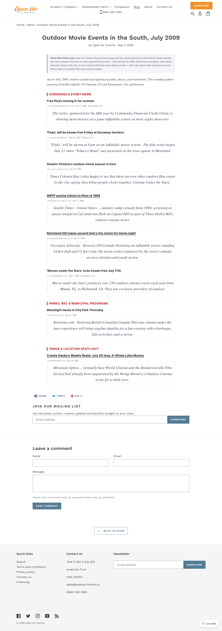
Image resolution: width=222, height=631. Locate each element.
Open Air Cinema (35, 623)
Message (38, 471)
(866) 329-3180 (76, 592)
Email (117, 456)
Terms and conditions (31, 567)
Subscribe (201, 5)
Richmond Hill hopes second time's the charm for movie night (91, 233)
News (30, 24)
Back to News (114, 530)
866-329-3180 (112, 12)
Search (21, 561)
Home (20, 24)
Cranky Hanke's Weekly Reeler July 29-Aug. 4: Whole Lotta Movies (95, 355)
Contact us (23, 577)
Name (36, 456)
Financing (22, 582)
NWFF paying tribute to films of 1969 (73, 195)
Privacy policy (25, 572)
